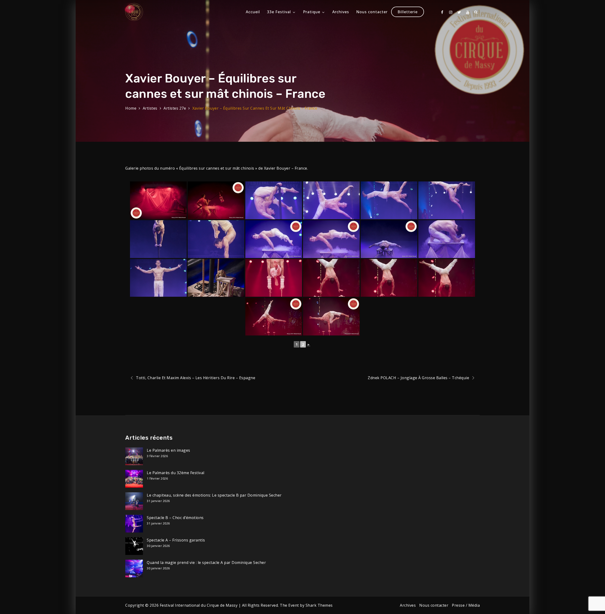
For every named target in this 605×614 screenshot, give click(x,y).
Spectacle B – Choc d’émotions (175, 517)
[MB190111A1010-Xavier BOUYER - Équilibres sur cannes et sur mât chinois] (446, 239)
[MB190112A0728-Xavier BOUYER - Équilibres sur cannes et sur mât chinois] (216, 278)
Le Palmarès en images (168, 450)
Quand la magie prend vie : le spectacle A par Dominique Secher (206, 562)
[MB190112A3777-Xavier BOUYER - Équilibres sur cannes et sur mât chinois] (273, 316)
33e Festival (279, 11)
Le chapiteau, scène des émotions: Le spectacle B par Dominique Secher (214, 495)
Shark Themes (319, 605)
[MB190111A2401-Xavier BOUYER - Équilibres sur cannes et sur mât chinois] (216, 200)
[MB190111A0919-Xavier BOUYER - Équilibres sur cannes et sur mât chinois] (158, 200)
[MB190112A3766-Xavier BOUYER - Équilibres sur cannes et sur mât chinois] (331, 278)
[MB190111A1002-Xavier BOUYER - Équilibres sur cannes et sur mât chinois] (446, 200)
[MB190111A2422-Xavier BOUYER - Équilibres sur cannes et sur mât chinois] (158, 239)
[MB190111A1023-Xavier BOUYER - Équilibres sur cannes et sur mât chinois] (331, 239)
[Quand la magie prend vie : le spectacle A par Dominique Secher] (134, 568)
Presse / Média (466, 605)
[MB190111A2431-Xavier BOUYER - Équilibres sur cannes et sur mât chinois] (389, 239)
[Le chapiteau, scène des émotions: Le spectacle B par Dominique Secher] (134, 501)
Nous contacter (372, 11)
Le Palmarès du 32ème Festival (175, 472)
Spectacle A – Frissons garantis (176, 540)
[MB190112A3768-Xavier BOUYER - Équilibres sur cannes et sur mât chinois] (446, 278)
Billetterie (408, 11)
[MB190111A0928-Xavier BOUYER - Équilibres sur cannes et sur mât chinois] (273, 278)
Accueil (253, 11)
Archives (340, 11)
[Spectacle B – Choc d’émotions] (134, 523)
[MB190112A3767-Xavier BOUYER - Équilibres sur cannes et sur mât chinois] (389, 278)
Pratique (311, 11)
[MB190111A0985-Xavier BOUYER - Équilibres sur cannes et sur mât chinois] (389, 200)
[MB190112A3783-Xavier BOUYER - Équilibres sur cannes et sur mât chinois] (216, 239)
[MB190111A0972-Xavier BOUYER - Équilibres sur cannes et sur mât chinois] (273, 200)
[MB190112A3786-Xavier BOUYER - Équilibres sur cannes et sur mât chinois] (331, 200)
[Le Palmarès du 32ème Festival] (134, 479)
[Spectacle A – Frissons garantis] (134, 546)
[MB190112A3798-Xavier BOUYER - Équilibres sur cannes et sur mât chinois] (273, 239)
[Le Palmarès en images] (134, 456)
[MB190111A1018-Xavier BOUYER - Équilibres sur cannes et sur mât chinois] (158, 278)
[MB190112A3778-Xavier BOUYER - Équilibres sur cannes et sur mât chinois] (331, 316)
